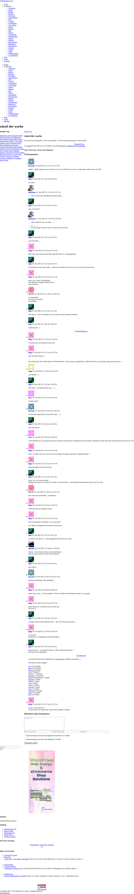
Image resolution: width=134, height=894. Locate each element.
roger (30, 689)
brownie (31, 687)
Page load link (4, 893)
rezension (16, 153)
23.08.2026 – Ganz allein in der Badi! (16, 859)
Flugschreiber (8, 865)
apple (9, 136)
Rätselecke (70, 146)
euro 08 (7, 143)
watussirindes (59, 659)
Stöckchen (9, 156)
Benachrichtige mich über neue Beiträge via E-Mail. (44, 739)
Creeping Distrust (10, 866)
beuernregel (6, 137)
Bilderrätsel (17, 137)
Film (1, 145)
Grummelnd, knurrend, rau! (13, 868)
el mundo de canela (10, 855)
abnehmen (3, 136)
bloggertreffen (13, 139)
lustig (10, 151)
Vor (30, 131)
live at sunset (4, 151)
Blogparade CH (9, 833)
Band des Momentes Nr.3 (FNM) (15, 876)
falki (28, 146)
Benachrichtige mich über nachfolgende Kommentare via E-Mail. (48, 735)
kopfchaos (32, 192)
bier (11, 137)
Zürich (6, 160)
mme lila (31, 691)
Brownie (31, 166)
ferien (19, 143)
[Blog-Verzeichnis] (42, 887)
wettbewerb (10, 158)
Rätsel (22, 153)
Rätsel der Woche (6, 154)
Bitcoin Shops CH (10, 829)
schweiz (14, 154)
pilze (11, 153)
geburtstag (9, 147)
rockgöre (31, 679)
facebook (14, 143)
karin (30, 677)
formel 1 (16, 145)
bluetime (31, 548)
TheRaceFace (8, 874)
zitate (1, 160)
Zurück (26, 131)
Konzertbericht (15, 149)
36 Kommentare (80, 146)
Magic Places (8, 835)
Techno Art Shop (9, 837)
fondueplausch (8, 145)
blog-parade (4, 139)
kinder (2, 149)
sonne (20, 154)
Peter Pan (7, 857)
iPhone (15, 147)
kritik (22, 149)
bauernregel (15, 136)
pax (29, 666)
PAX (30, 397)
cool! (16, 141)
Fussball (2, 147)
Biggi (30, 250)
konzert (7, 149)
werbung (3, 158)
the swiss (31, 670)
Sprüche (2, 156)
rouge (30, 371)
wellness (16, 156)
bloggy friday (9, 141)
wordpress (17, 158)
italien (20, 147)
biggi (30, 668)
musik (7, 153)
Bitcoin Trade (8, 831)
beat (29, 694)
